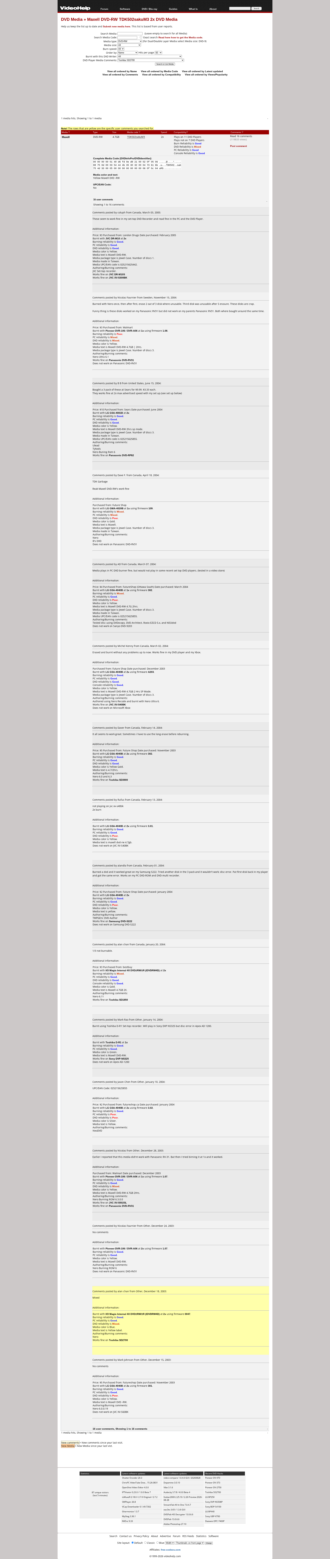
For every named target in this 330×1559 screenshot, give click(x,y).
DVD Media (71, 19)
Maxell (66, 137)
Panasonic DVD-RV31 (125, 363)
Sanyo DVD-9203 (122, 626)
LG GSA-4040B (114, 590)
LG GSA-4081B (114, 412)
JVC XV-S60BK (120, 1411)
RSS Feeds (188, 1536)
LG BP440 (209, 1511)
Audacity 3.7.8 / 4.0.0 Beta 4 (177, 1492)
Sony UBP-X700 (212, 1516)
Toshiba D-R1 (113, 1042)
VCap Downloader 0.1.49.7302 (136, 1506)
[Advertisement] (165, 102)
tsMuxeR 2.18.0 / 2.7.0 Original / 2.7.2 (139, 1497)
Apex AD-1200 (121, 1062)
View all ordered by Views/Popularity (206, 74)
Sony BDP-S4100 (213, 1506)
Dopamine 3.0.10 (172, 1482)
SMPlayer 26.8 (129, 1501)
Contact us (125, 1536)
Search (113, 1536)
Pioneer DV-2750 (213, 1487)
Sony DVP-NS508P (214, 1501)
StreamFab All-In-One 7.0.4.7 (177, 1504)
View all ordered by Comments (120, 74)
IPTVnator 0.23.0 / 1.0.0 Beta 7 (136, 1492)
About (154, 1536)
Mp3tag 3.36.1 (129, 1516)
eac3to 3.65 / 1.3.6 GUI (174, 1509)
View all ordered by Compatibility (161, 74)
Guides (173, 8)
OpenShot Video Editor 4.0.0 (135, 1487)
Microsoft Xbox (121, 707)
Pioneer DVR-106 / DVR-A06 (122, 330)
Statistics (201, 1536)
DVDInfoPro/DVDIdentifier (135, 158)
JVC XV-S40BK (120, 845)
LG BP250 (209, 1497)
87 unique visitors (100, 1492)
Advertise (165, 1536)
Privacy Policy (141, 1536)
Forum (104, 8)
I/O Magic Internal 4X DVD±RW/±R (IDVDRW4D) (133, 970)
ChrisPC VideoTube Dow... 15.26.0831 (140, 1482)
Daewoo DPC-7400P (214, 1521)
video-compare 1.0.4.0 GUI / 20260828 (182, 1477)
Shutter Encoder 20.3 (132, 1477)
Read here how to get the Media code (180, 37)
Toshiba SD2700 (213, 1492)
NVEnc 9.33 (127, 1521)
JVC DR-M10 (113, 238)
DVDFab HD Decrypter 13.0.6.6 (178, 1514)
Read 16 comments (241, 136)
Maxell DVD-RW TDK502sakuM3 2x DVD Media (132, 19)
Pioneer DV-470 (212, 1477)
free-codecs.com (170, 1549)
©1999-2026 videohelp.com (165, 1556)
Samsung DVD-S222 (124, 924)
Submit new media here (116, 26)
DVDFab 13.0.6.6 (171, 1519)
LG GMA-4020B (114, 508)
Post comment (238, 146)
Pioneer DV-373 (212, 1482)
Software (125, 8)
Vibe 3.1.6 (168, 1487)
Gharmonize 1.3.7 (130, 1511)
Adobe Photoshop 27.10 (175, 1524)
